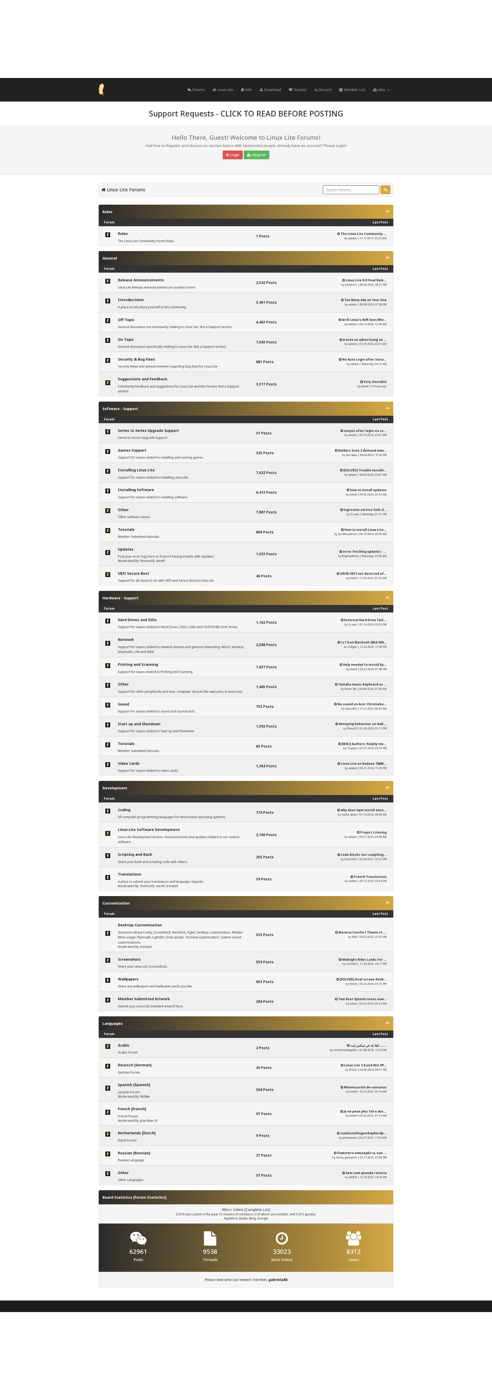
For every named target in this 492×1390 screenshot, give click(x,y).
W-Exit (353, 1069)
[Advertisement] (246, 39)
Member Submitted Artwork (144, 998)
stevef (364, 386)
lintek (353, 984)
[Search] (386, 189)
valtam (352, 238)
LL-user (354, 514)
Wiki (248, 89)
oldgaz (352, 647)
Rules (107, 211)
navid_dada (349, 814)
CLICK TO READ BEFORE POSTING (281, 113)
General (109, 258)
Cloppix (352, 748)
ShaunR (352, 728)
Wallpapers (128, 979)
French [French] (132, 1108)
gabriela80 (278, 1279)
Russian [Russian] (134, 1152)
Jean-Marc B (148, 1120)
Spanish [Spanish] (134, 1084)
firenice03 (147, 561)
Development (114, 788)
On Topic (126, 339)
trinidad (172, 886)
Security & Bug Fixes (136, 359)
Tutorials (126, 529)
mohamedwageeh (345, 1050)
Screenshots (129, 959)
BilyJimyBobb (350, 556)
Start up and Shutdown (139, 723)
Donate (299, 89)
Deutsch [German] (134, 1065)
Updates (126, 549)
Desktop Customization (140, 924)
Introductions (131, 299)
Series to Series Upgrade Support (148, 430)
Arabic (124, 1045)
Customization (116, 903)
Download (272, 89)
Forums (198, 89)
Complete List (257, 1209)
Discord (324, 89)
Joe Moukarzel (347, 534)
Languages (112, 1023)
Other (123, 509)
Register (258, 154)
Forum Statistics (150, 1197)
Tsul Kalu (351, 455)
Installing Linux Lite (136, 470)
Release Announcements (141, 279)
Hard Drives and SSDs (137, 619)
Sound (123, 704)
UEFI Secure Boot (133, 573)
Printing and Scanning (138, 664)
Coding (124, 809)
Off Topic (126, 319)
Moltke (145, 1096)
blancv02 (351, 708)
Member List (354, 89)
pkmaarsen (350, 1137)
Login (234, 154)
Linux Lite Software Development (149, 829)
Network (126, 639)
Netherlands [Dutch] (137, 1132)
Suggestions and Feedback (142, 378)
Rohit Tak (351, 689)
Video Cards (129, 763)
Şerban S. (351, 284)
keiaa (353, 1003)
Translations (129, 874)
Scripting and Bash (135, 854)
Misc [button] (382, 89)
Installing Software (136, 489)
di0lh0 (353, 1177)
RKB (354, 937)
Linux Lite (224, 89)
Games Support (132, 450)
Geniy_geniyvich (346, 1157)
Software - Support (120, 408)
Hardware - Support (120, 597)
